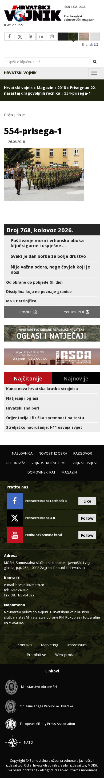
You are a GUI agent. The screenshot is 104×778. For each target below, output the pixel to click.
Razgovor (82, 453)
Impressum (77, 644)
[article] (52, 243)
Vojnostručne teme (48, 462)
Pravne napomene (84, 770)
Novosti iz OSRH (53, 453)
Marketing (49, 644)
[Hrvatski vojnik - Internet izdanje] (52, 14)
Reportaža (15, 462)
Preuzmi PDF (74, 311)
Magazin (45, 87)
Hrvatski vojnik (20, 72)
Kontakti (24, 644)
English (88, 44)
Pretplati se (36, 654)
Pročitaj (26, 311)
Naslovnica (22, 453)
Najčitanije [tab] (28, 378)
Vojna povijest (85, 462)
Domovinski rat (41, 472)
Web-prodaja (66, 654)
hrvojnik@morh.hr (29, 584)
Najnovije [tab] (75, 378)
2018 (61, 87)
